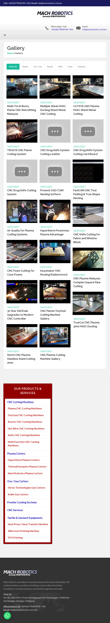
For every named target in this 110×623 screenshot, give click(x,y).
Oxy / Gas (38, 66)
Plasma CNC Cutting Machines (25, 408)
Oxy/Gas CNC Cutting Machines (26, 415)
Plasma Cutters (16, 453)
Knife (60, 66)
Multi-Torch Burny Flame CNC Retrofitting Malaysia (21, 110)
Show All (13, 66)
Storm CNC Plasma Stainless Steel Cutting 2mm (21, 358)
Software (81, 66)
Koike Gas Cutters (18, 494)
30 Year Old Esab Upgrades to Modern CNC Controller (20, 314)
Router (50, 66)
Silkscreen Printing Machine (23, 530)
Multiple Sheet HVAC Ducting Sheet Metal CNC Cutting (53, 110)
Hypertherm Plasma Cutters (24, 459)
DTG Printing (15, 537)
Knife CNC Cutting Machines (24, 435)
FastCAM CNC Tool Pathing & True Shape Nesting (86, 194)
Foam (70, 66)
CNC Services (15, 510)
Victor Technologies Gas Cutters (26, 487)
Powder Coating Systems (22, 502)
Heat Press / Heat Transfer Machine (28, 524)
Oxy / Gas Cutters (17, 481)
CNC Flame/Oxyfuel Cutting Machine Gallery (53, 314)
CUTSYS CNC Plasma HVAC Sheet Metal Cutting (86, 110)
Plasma (25, 66)
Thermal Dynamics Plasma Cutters (27, 466)
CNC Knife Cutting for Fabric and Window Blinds (86, 238)
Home (10, 53)
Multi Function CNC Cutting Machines (23, 443)
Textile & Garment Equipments (25, 517)
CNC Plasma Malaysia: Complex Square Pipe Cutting (87, 282)
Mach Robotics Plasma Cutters (25, 473)
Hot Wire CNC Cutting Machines (26, 428)
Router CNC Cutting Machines (25, 421)
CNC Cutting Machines (20, 402)
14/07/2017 (13, 102)
